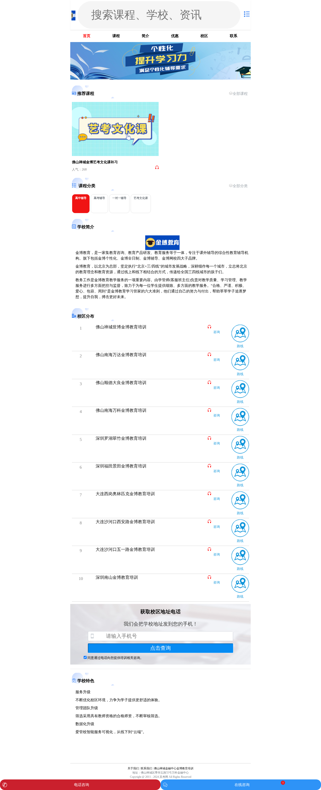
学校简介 (85, 227)
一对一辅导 (119, 198)
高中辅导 (80, 198)
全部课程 (240, 94)
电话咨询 (81, 785)
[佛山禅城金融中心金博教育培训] (73, 14)
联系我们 (146, 768)
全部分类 (240, 186)
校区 (204, 36)
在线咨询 (242, 785)
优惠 (175, 36)
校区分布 (85, 316)
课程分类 (86, 185)
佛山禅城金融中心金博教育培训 (173, 768)
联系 (233, 36)
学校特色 (85, 680)
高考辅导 (99, 198)
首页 (86, 36)
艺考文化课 (141, 198)
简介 (145, 36)
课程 (116, 36)
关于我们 (133, 768)
